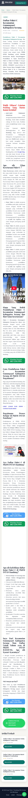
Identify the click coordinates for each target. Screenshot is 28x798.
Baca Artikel (8, 746)
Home (2, 10)
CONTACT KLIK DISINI (9, 408)
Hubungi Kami (20, 3)
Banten (8, 10)
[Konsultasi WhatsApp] (24, 794)
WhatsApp (19, 795)
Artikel (13, 795)
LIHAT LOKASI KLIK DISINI (13, 406)
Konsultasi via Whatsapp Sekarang (13, 723)
